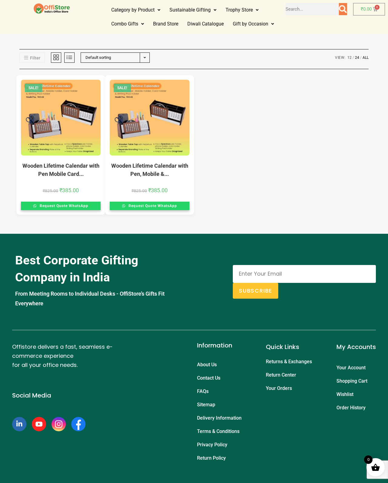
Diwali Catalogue (205, 24)
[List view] (69, 57)
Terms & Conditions (218, 431)
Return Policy (211, 458)
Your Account (351, 368)
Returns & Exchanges (289, 361)
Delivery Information (219, 418)
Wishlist (344, 394)
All (366, 57)
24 (357, 57)
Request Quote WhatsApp (63, 206)
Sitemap (206, 405)
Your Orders (279, 388)
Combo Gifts (124, 24)
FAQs (203, 391)
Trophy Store (239, 10)
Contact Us (208, 378)
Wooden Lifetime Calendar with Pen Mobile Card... (60, 170)
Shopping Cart (351, 381)
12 (349, 57)
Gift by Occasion (250, 24)
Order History (351, 408)
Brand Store (165, 24)
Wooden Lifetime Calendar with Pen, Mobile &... (149, 170)
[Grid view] (56, 57)
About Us (207, 364)
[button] (136, 10)
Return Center (281, 375)
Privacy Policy (212, 445)
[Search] (343, 9)
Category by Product (133, 10)
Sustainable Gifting (190, 10)
